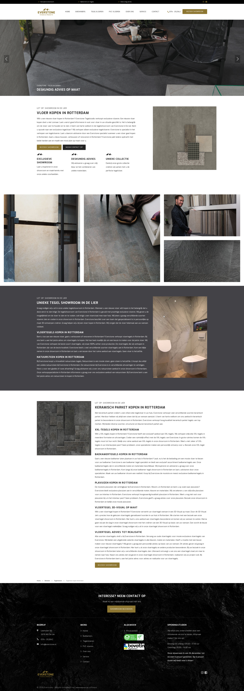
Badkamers (80, 12)
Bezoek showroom (194, 12)
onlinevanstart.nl (81, 688)
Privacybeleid (132, 631)
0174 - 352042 (175, 12)
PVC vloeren (114, 12)
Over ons (130, 12)
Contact (155, 12)
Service (143, 12)
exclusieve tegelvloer (62, 129)
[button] (6, 59)
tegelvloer (139, 413)
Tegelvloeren (97, 12)
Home (67, 12)
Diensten (47, 581)
